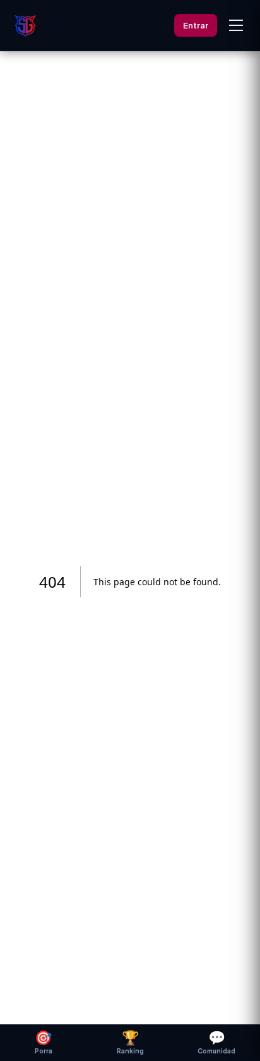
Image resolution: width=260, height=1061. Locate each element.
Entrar (195, 25)
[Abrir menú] (236, 25)
